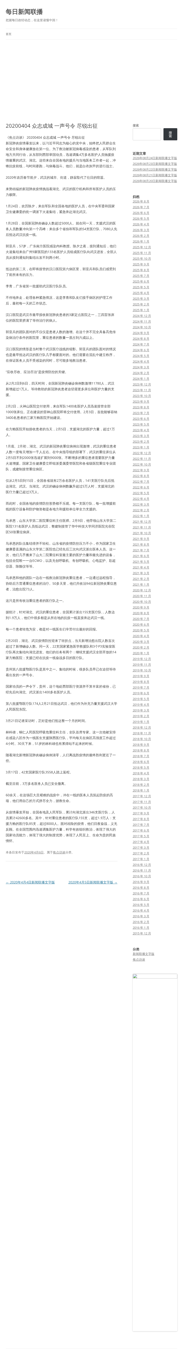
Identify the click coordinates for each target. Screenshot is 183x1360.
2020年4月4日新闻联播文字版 (30, 882)
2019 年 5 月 (141, 699)
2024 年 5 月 (141, 356)
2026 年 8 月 (141, 201)
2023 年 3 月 (141, 436)
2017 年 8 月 (141, 819)
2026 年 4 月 (141, 224)
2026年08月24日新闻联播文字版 (155, 158)
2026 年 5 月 (141, 218)
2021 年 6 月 (141, 556)
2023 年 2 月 (141, 441)
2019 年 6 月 (141, 693)
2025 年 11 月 (142, 253)
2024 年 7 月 (141, 344)
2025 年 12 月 (142, 247)
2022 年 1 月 (141, 516)
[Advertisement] (91, 81)
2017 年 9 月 (141, 813)
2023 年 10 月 (142, 396)
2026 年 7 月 (141, 207)
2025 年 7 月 (141, 276)
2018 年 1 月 (141, 790)
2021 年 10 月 (142, 533)
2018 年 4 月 (141, 773)
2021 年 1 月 (141, 584)
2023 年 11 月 (142, 390)
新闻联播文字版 (143, 954)
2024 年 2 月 (141, 373)
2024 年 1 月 (141, 378)
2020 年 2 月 (141, 647)
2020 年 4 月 (141, 636)
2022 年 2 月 (141, 510)
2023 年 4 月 (141, 430)
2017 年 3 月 (141, 847)
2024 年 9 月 (141, 333)
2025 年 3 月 (141, 298)
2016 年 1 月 (141, 927)
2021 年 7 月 (141, 550)
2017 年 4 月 (141, 842)
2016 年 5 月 (141, 905)
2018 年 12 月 (142, 727)
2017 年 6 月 (141, 830)
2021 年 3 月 (141, 573)
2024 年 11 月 (142, 321)
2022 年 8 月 (141, 476)
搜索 (136, 125)
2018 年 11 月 (142, 733)
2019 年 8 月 (141, 682)
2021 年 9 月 (141, 539)
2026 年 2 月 (141, 235)
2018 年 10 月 (142, 739)
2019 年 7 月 (141, 687)
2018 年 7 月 (141, 756)
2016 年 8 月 (141, 887)
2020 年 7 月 (141, 619)
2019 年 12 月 (142, 659)
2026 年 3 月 (141, 230)
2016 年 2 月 (141, 922)
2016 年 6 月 (141, 899)
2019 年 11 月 (142, 664)
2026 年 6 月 (141, 213)
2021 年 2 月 (141, 579)
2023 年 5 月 (141, 424)
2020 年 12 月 (142, 590)
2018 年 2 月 (141, 784)
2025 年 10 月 (142, 258)
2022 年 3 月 (141, 504)
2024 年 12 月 (142, 316)
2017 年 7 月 (141, 824)
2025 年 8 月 (141, 270)
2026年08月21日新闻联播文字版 (155, 175)
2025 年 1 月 (141, 310)
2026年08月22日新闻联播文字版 (155, 169)
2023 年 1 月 (141, 447)
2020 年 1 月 (141, 653)
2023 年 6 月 (141, 418)
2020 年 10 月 (142, 601)
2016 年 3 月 (141, 916)
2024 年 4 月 (141, 361)
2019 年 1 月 (141, 722)
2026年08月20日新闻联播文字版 (155, 181)
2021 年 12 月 (142, 521)
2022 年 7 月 (141, 481)
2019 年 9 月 (141, 676)
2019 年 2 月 (141, 716)
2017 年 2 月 (141, 853)
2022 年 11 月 (142, 459)
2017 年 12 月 (142, 796)
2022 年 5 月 (141, 493)
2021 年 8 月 (141, 544)
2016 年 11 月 (142, 870)
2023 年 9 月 (141, 401)
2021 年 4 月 (141, 567)
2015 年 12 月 (142, 933)
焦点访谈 (59, 852)
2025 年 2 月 (141, 304)
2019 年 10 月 (142, 670)
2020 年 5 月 (141, 630)
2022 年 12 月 (142, 453)
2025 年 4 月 (141, 293)
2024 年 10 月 (142, 327)
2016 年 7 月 (141, 893)
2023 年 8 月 (141, 407)
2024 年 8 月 (141, 338)
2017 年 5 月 (141, 836)
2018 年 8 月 (141, 750)
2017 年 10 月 (142, 807)
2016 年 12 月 (142, 865)
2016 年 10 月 (142, 876)
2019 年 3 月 (141, 710)
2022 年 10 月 (142, 464)
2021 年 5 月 (141, 561)
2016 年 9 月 (141, 882)
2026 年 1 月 (141, 241)
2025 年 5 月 (141, 287)
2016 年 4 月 (141, 910)
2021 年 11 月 (142, 527)
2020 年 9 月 (141, 607)
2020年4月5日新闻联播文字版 (92, 882)
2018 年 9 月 (141, 744)
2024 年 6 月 (141, 350)
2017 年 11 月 (142, 802)
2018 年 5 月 (141, 767)
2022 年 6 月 (141, 487)
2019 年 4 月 (141, 704)
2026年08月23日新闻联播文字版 (155, 164)
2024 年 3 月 (141, 367)
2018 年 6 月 (141, 762)
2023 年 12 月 (142, 384)
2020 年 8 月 (141, 613)
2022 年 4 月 (141, 499)
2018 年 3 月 (141, 779)
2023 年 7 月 (141, 413)
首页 (8, 34)
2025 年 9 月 (141, 264)
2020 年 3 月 (141, 641)
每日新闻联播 (24, 11)
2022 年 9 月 (141, 470)
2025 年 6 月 (141, 281)
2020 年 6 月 (141, 624)
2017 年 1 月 (141, 859)
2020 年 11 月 (142, 596)
